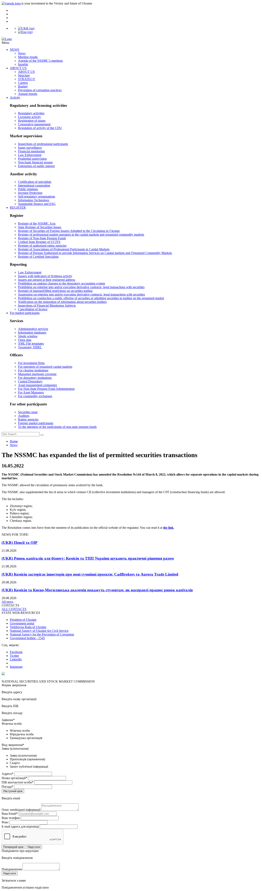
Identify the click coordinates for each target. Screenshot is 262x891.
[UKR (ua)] (26, 28)
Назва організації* (14, 778)
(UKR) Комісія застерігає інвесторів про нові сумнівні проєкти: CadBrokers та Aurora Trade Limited (90, 574)
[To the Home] (131, 39)
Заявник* (8, 720)
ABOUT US (18, 68)
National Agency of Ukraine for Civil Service (39, 630)
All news (7, 601)
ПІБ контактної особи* (18, 782)
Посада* (7, 786)
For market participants (25, 313)
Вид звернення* (13, 745)
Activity (15, 97)
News (13, 445)
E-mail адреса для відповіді (20, 826)
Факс (5, 822)
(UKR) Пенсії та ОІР (19, 542)
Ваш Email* (10, 813)
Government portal (22, 623)
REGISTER (18, 207)
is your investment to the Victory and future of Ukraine (56, 3)
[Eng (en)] (25, 32)
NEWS (14, 49)
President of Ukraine (23, 619)
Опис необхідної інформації (21, 809)
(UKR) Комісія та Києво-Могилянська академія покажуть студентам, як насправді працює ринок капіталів (97, 590)
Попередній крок (13, 846)
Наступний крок (13, 791)
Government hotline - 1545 (27, 638)
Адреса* (7, 773)
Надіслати (34, 846)
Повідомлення (12, 869)
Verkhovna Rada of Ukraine (28, 627)
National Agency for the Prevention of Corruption (42, 634)
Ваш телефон (11, 818)
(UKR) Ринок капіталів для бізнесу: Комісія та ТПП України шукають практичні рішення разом (88, 558)
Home (14, 441)
